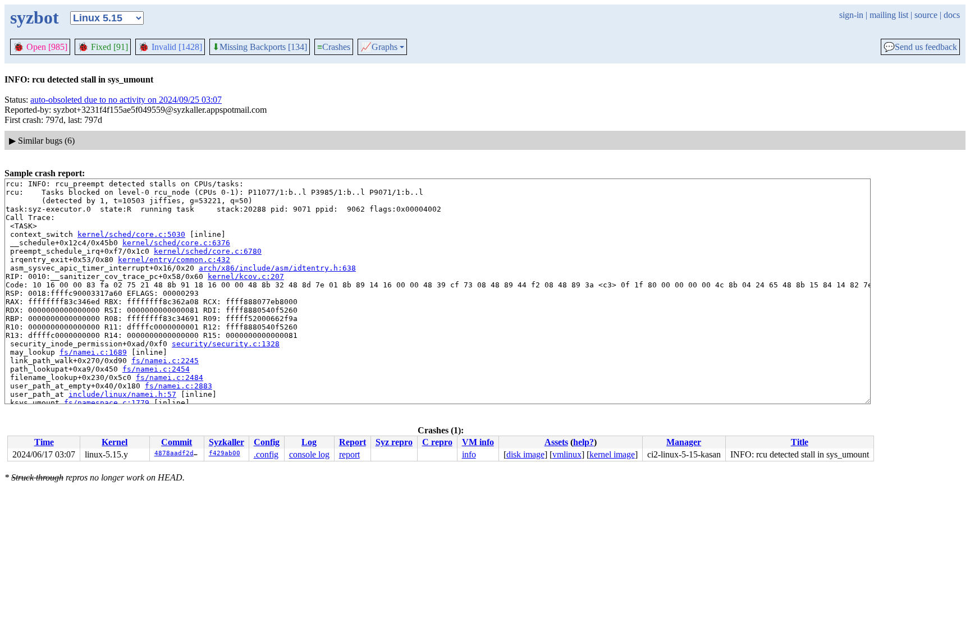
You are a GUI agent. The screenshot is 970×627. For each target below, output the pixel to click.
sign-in (851, 15)
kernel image (612, 454)
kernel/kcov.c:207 (246, 276)
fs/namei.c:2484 (169, 377)
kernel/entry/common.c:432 (174, 259)
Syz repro (394, 442)
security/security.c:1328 (226, 344)
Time (44, 442)
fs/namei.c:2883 (178, 386)
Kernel (114, 442)
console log (309, 454)
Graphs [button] (378, 47)
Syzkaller (226, 442)
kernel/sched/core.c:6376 (176, 243)
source (925, 15)
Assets (556, 442)
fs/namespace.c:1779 (106, 403)
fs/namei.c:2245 (165, 360)
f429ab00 (224, 453)
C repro (437, 442)
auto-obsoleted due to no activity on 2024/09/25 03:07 (126, 99)
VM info (478, 442)
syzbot (34, 17)
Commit (176, 442)
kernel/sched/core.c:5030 (131, 234)
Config (267, 442)
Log (309, 442)
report (349, 454)
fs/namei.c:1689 (93, 352)
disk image (525, 454)
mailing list (889, 15)
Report (352, 442)
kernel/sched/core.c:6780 (208, 251)
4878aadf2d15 (178, 453)
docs (952, 15)
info (469, 454)
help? (583, 442)
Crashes (333, 47)
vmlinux (567, 454)
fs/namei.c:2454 (156, 369)
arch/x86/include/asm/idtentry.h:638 (277, 268)
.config (266, 454)
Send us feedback (920, 47)
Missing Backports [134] (259, 47)
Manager (683, 442)
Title (799, 442)
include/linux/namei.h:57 (122, 394)
